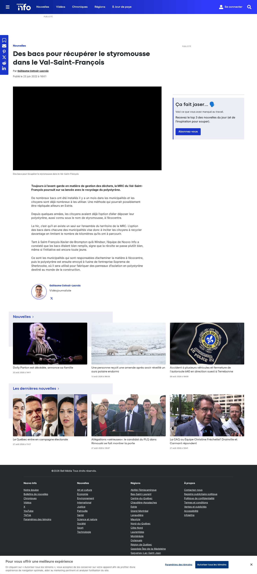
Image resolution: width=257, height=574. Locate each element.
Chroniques (80, 7)
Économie (82, 494)
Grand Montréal (139, 510)
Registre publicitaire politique (200, 494)
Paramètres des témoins (37, 519)
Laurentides (137, 531)
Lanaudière (137, 515)
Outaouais (136, 540)
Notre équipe (31, 489)
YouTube (28, 510)
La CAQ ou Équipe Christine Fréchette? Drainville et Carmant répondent (203, 441)
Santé (80, 515)
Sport (80, 527)
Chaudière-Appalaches (144, 502)
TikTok (27, 515)
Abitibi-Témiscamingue (143, 489)
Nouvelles (42, 7)
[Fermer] (251, 564)
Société (81, 523)
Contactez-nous (193, 489)
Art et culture (84, 489)
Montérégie (137, 536)
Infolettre (189, 515)
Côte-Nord (137, 527)
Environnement (85, 498)
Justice (81, 506)
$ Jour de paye (121, 7)
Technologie (84, 531)
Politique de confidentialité (199, 498)
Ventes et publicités (195, 506)
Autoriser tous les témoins (211, 564)
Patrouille (82, 510)
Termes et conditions (196, 502)
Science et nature (87, 519)
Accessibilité (191, 510)
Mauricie (135, 519)
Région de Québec (141, 544)
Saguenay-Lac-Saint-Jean (146, 552)
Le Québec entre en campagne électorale (40, 439)
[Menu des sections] (7, 7)
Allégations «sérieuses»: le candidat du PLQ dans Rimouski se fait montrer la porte (123, 441)
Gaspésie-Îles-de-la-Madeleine (148, 548)
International (84, 502)
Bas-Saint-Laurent (141, 494)
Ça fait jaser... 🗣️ (195, 105)
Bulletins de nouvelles (36, 494)
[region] (128, 565)
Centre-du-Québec (141, 498)
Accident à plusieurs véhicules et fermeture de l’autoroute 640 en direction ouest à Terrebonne (201, 370)
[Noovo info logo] (24, 7)
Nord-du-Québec (141, 523)
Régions (100, 7)
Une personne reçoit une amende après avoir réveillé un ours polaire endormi (128, 370)
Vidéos (60, 7)
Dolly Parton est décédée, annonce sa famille (43, 368)
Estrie (134, 506)
